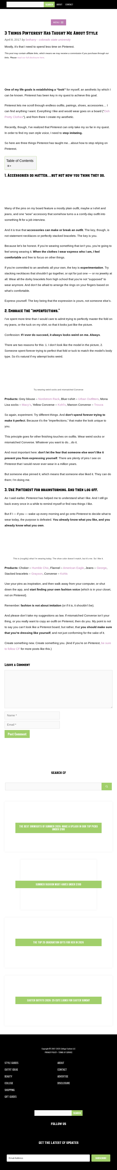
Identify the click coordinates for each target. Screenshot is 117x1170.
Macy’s (26, 404)
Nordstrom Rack (49, 399)
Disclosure (63, 1083)
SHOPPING (10, 1090)
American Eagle (73, 567)
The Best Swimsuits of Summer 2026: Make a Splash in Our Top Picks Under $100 (58, 828)
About (59, 4)
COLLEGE (9, 1083)
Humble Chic (40, 567)
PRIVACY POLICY (51, 1052)
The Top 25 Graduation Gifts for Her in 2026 (58, 942)
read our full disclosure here (30, 57)
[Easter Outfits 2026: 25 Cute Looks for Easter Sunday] (58, 1023)
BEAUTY (8, 1076)
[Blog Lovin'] (107, 4)
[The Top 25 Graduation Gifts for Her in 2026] (58, 965)
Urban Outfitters (88, 399)
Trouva (98, 404)
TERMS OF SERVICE (65, 1052)
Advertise (62, 1076)
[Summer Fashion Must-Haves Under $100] (58, 907)
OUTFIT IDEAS (11, 1069)
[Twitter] (86, 4)
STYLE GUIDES (11, 1063)
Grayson (37, 573)
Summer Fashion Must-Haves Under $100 (58, 884)
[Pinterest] (100, 4)
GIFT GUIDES (11, 1096)
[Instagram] (93, 4)
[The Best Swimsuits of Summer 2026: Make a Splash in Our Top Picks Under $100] (58, 849)
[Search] (49, 4)
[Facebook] (79, 4)
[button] (56, 22)
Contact (69, 4)
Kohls (64, 573)
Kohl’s (62, 404)
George (102, 567)
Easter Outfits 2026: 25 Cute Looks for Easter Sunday (58, 1000)
